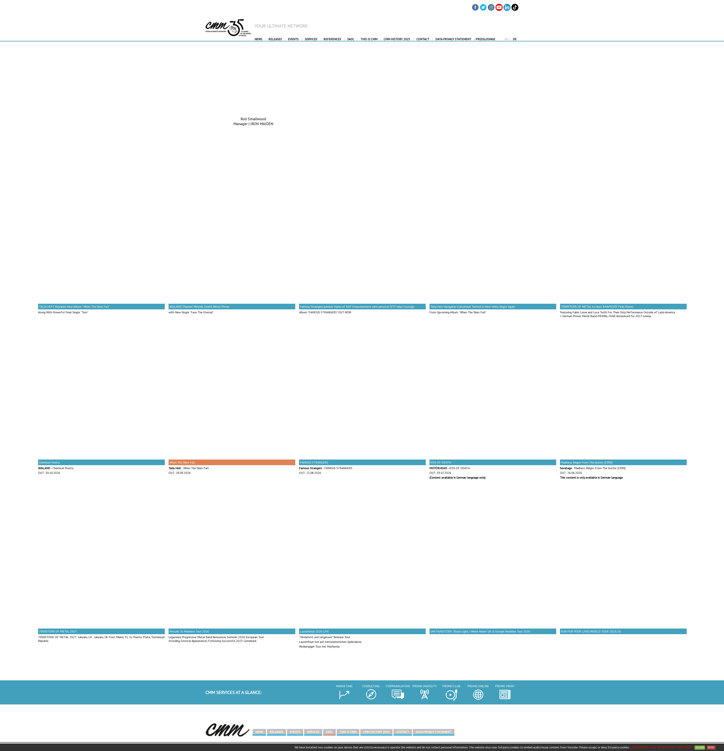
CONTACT (422, 39)
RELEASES (275, 39)
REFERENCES (332, 39)
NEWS (258, 39)
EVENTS (293, 39)
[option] (101, 256)
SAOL (350, 39)
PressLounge (484, 39)
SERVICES (311, 39)
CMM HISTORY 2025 (397, 39)
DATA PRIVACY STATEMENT (453, 39)
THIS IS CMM (368, 39)
